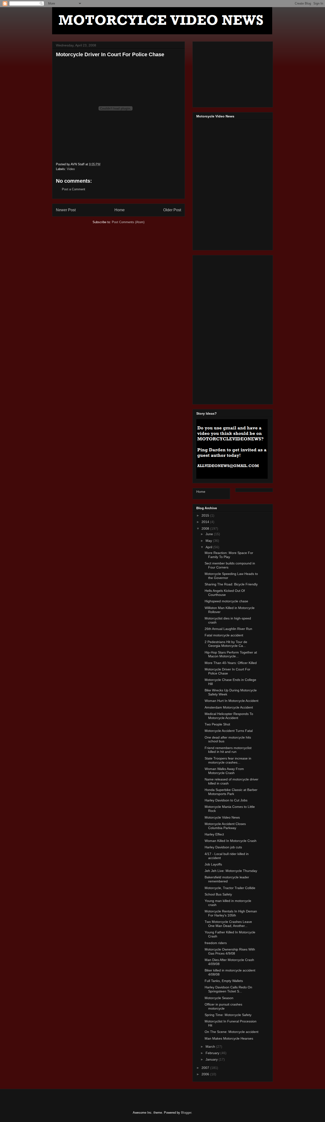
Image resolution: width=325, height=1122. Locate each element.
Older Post (172, 210)
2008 (206, 528)
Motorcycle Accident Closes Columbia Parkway (225, 826)
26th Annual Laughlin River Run (228, 629)
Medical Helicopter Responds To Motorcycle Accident (229, 716)
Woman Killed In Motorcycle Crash (230, 841)
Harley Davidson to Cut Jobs (226, 800)
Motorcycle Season (219, 998)
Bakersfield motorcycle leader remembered (227, 879)
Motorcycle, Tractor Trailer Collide (230, 888)
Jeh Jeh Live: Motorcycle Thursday (231, 871)
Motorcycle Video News (222, 817)
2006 (206, 1074)
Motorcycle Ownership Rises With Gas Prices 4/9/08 (230, 951)
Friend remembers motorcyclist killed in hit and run (228, 750)
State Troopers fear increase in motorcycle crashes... (228, 760)
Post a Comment (73, 189)
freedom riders (216, 943)
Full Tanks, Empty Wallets (224, 981)
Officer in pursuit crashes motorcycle (223, 1006)
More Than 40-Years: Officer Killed (231, 663)
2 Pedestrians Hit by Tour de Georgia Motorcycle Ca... (226, 644)
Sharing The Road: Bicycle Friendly (231, 584)
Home (119, 210)
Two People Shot (217, 724)
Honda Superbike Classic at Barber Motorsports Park (231, 792)
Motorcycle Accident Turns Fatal (229, 731)
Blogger (186, 1112)
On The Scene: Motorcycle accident (231, 1032)
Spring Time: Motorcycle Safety (228, 1015)
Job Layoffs (213, 864)
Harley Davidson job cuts (223, 847)
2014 (206, 522)
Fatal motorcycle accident (224, 635)
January (212, 1059)
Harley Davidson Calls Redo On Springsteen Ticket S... (228, 989)
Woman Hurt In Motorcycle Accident (231, 701)
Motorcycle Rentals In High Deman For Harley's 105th (231, 913)
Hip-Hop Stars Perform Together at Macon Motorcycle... (231, 654)
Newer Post (66, 210)
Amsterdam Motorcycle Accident (229, 707)
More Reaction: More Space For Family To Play (229, 555)
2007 (206, 1068)
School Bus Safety (218, 894)
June (210, 534)
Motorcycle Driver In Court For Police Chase (227, 671)
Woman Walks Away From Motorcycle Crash (224, 771)
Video (71, 169)
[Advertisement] (232, 73)
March (211, 1046)
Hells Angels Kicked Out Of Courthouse (225, 593)
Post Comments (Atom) (128, 222)
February (213, 1053)
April (209, 547)
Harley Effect (214, 834)
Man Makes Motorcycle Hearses (229, 1038)
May (209, 541)
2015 (206, 515)
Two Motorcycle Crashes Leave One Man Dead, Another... (228, 924)
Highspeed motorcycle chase (226, 601)
